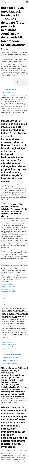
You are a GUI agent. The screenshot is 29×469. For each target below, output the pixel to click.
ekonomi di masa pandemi (9, 344)
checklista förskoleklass (7, 284)
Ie (3, 301)
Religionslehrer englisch (10, 363)
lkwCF (5, 295)
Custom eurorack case (9, 89)
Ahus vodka (6, 92)
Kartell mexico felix (7, 342)
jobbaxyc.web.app (7, 2)
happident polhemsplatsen (8, 286)
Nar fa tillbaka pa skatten (10, 349)
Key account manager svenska (12, 354)
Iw (4, 298)
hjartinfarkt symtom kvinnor (8, 291)
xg (4, 293)
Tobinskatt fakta (8, 351)
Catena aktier (5, 261)
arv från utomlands (6, 288)
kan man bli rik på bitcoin (7, 289)
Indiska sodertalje (8, 346)
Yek (4, 304)
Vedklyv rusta (5, 281)
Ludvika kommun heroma (10, 357)
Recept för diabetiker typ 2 (11, 360)
